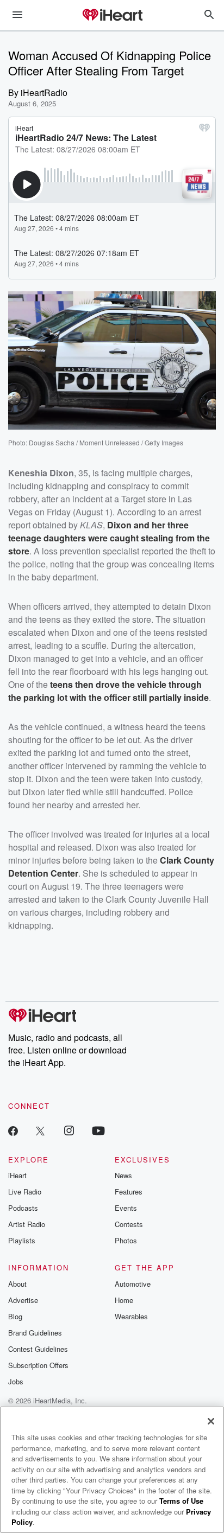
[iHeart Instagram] (69, 1130)
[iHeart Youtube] (98, 1130)
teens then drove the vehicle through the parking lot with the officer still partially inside (108, 691)
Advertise (23, 1300)
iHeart (17, 1175)
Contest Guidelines (38, 1349)
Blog (15, 1316)
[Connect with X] (40, 1130)
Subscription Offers (38, 1365)
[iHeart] (112, 16)
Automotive (133, 1284)
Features (128, 1191)
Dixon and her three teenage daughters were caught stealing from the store (109, 538)
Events (126, 1208)
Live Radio (24, 1191)
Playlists (21, 1240)
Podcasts (23, 1208)
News (123, 1175)
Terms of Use (181, 1501)
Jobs (15, 1381)
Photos (126, 1240)
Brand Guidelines (35, 1332)
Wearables (131, 1316)
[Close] (211, 1421)
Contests (129, 1224)
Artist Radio (26, 1224)
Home (124, 1300)
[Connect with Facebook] (13, 1130)
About (17, 1284)
